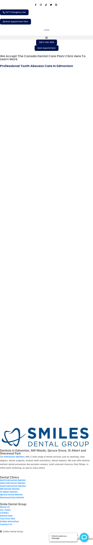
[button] (46, 38)
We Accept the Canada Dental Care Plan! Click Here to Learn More (43, 57)
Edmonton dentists (14, 456)
